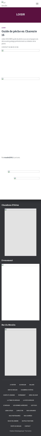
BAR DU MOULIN (12, 390)
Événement (22, 395)
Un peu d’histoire (27, 421)
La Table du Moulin (13, 400)
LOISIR (3, 28)
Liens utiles (9, 410)
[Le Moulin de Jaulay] (6, 3)
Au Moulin (22, 384)
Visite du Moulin (16, 426)
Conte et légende (9, 395)
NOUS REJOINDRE (13, 421)
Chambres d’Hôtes (27, 390)
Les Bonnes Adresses (20, 405)
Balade (31, 384)
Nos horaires (31, 410)
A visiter (13, 384)
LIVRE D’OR (20, 410)
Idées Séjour (33, 395)
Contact (27, 426)
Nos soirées (28, 416)
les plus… (34, 405)
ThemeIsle (27, 431)
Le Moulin (6, 405)
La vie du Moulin (28, 400)
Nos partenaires (14, 416)
